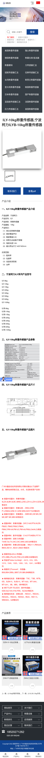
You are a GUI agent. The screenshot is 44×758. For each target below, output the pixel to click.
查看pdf (32, 191)
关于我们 (28, 707)
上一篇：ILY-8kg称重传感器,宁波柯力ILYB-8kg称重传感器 (12, 693)
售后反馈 (8, 725)
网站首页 (8, 707)
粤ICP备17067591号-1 (28, 745)
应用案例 (28, 719)
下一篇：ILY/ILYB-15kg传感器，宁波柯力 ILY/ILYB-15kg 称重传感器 (32, 693)
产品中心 (8, 713)
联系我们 (12, 191)
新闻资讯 (8, 719)
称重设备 (28, 713)
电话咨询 (5, 756)
